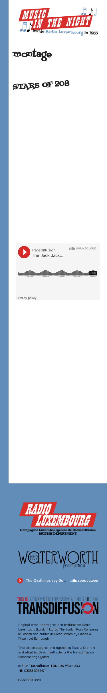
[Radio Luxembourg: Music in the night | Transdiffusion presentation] (57, 21)
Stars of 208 (41, 85)
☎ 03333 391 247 (32, 671)
